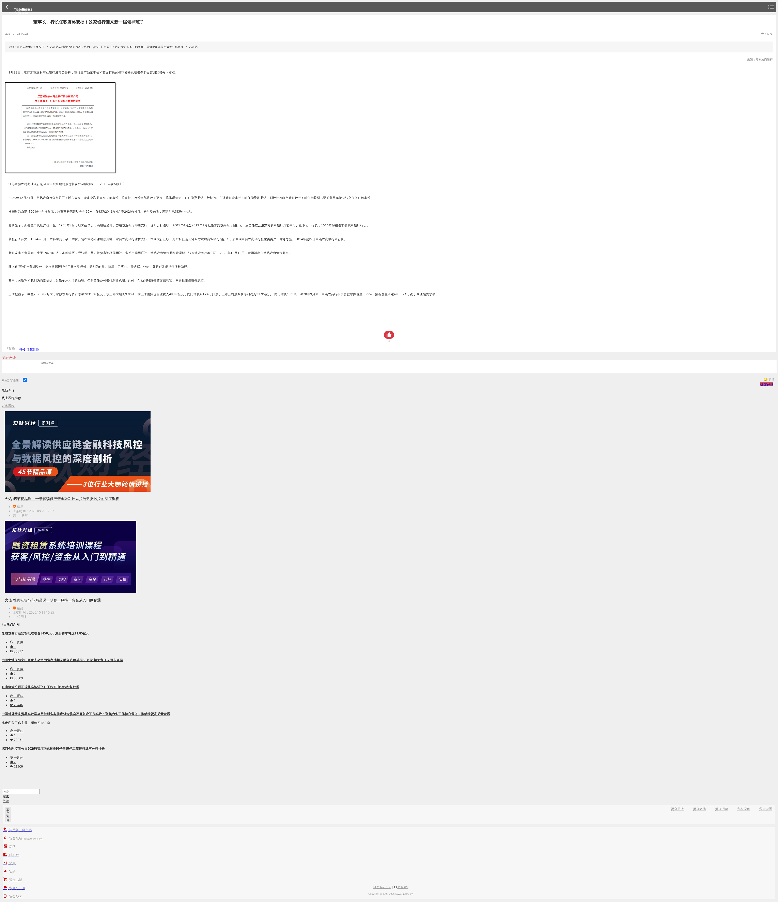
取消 (6, 801)
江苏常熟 (32, 349)
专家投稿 (743, 809)
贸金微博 (699, 809)
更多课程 (8, 406)
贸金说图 (765, 809)
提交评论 (766, 384)
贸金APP (402, 887)
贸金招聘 (721, 809)
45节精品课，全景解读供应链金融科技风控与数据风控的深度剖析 (66, 498)
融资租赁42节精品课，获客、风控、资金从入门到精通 (57, 600)
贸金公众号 (383, 887)
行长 (22, 349)
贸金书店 (677, 809)
